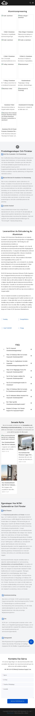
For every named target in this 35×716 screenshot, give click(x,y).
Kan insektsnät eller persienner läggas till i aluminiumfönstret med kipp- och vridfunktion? (25, 454)
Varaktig (5, 319)
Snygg (22, 328)
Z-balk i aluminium (9, 56)
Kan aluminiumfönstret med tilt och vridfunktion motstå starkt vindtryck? (9, 444)
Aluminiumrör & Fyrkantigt (25, 105)
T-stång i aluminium (9, 80)
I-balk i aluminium (9, 32)
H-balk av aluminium (26, 56)
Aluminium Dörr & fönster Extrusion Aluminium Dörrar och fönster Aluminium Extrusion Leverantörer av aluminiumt (9, 130)
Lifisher (26, 713)
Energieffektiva (24, 319)
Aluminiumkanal (25, 80)
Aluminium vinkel (9, 105)
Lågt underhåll (7, 328)
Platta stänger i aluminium (26, 32)
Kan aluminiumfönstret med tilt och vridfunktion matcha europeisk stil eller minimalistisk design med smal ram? (9, 484)
